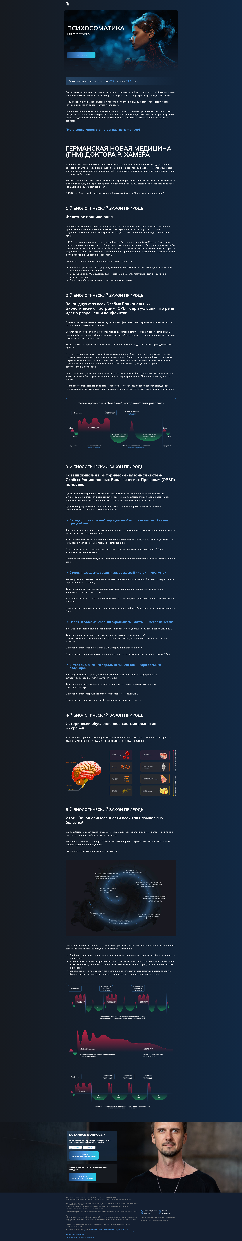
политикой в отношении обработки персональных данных (119, 1231)
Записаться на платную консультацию (82, 1177)
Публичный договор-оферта (75, 1234)
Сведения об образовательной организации (80, 1237)
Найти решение (81, 55)
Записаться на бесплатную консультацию (84, 1155)
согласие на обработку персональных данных (105, 1229)
